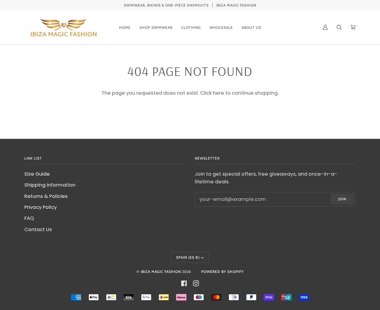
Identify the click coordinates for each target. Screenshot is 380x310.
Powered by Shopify (222, 271)
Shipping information (49, 185)
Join (342, 199)
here (218, 93)
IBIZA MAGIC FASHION (161, 271)
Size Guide (37, 174)
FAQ (29, 218)
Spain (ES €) (188, 257)
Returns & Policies (46, 196)
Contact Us (38, 229)
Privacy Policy (40, 207)
